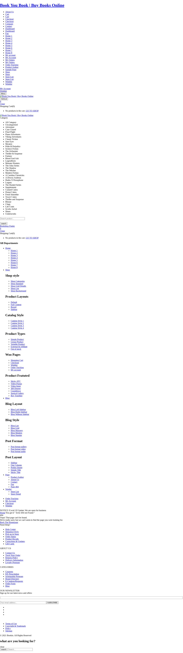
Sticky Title (15, 472)
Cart (7, 14)
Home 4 (8, 43)
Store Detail (16, 494)
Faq (7, 33)
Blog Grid (15, 428)
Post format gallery (19, 447)
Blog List (15, 426)
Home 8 (8, 53)
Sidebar (14, 463)
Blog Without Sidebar (20, 414)
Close (2, 104)
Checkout (9, 19)
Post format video (18, 449)
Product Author (11, 67)
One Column (16, 465)
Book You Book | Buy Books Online (32, 5)
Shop (7, 72)
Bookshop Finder (7, 226)
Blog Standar (16, 435)
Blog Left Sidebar (18, 409)
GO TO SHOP (32, 111)
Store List (9, 77)
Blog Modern (16, 433)
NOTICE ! (4, 510)
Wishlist (8, 82)
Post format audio (18, 451)
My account (10, 55)
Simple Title (16, 470)
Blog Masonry (17, 430)
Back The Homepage (9, 522)
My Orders (10, 60)
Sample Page (10, 69)
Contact (8, 26)
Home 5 (8, 45)
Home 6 (8, 48)
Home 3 (8, 41)
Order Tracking (11, 65)
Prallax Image (16, 467)
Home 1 (8, 36)
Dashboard (10, 29)
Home (2, 513)
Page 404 (15, 487)
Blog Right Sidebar (19, 412)
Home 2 (8, 38)
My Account (10, 57)
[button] (91, 101)
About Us (9, 12)
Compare (9, 24)
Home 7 (8, 50)
